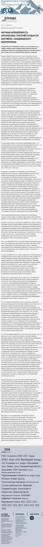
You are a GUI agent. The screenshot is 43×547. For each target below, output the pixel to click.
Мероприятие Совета (11, 501)
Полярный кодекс (9, 488)
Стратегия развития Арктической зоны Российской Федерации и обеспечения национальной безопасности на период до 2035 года (21, 529)
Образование (32, 463)
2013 (20, 505)
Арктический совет (32, 482)
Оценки (16, 466)
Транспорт (25, 495)
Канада (37, 459)
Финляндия (27, 459)
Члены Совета (18, 535)
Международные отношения (11, 495)
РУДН (4, 455)
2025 (25, 455)
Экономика (7, 469)
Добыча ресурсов (21, 491)
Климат (10, 466)
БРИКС (5, 459)
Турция (31, 455)
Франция (27, 485)
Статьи (17, 536)
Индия (38, 475)
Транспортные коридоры (13, 481)
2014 (26, 505)
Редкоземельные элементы (14, 475)
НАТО (17, 463)
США (3, 463)
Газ (28, 475)
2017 (9, 505)
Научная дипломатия (9, 472)
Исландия (10, 463)
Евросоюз (21, 478)
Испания (6, 478)
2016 (15, 505)
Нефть (32, 475)
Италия (13, 478)
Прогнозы (22, 469)
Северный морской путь (30, 466)
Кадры (23, 463)
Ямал (11, 459)
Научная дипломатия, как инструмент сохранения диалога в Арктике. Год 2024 (6, 526)
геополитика (12, 455)
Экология (25, 498)
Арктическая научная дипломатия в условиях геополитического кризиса (7, 531)
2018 (4, 505)
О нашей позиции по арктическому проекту (20, 517)
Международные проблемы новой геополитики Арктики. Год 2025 (7, 520)
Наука (4, 466)
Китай (18, 472)
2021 (23, 501)
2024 (17, 459)
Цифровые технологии (11, 498)
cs (32, 518)
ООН (15, 469)
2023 (37, 505)
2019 (34, 501)
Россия (30, 470)
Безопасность (24, 488)
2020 (28, 501)
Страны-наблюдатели (12, 485)
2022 (4, 508)
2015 (32, 505)
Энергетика (7, 491)
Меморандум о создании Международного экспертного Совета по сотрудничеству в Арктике (21, 521)
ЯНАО (20, 455)
